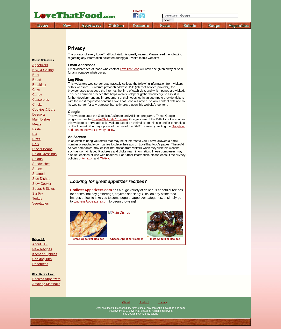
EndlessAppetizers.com (91, 190)
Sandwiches (41, 164)
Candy (37, 94)
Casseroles (40, 99)
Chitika (104, 158)
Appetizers (40, 65)
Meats (36, 124)
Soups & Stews (43, 188)
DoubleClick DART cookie (110, 119)
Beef (35, 75)
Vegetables (40, 203)
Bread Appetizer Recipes (88, 238)
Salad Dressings (44, 154)
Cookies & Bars (43, 109)
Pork (35, 144)
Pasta (36, 129)
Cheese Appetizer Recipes (126, 238)
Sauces (37, 169)
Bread (36, 80)
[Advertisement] (48, 42)
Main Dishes (41, 119)
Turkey (37, 198)
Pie (34, 134)
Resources (40, 264)
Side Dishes (41, 178)
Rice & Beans (42, 149)
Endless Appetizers (46, 279)
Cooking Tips (42, 259)
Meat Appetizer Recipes (165, 238)
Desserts (38, 114)
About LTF (40, 244)
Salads (37, 159)
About (126, 302)
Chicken (38, 104)
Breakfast (39, 85)
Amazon (87, 158)
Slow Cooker (41, 183)
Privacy (162, 302)
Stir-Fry (37, 193)
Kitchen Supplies (44, 254)
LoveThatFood (129, 69)
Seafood (38, 174)
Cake (36, 89)
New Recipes (42, 249)
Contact (144, 302)
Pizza (36, 139)
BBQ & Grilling (43, 70)
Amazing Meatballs (46, 284)
